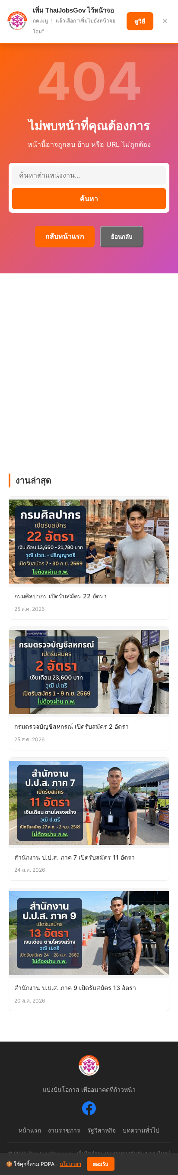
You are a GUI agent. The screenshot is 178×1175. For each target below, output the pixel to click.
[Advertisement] (89, 367)
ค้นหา (89, 198)
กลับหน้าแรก (64, 236)
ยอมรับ (100, 1164)
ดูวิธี (140, 21)
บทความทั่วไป (141, 1130)
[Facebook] (89, 1110)
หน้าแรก (30, 1130)
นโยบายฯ (70, 1164)
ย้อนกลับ (121, 237)
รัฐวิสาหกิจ (101, 1130)
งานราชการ (64, 1130)
